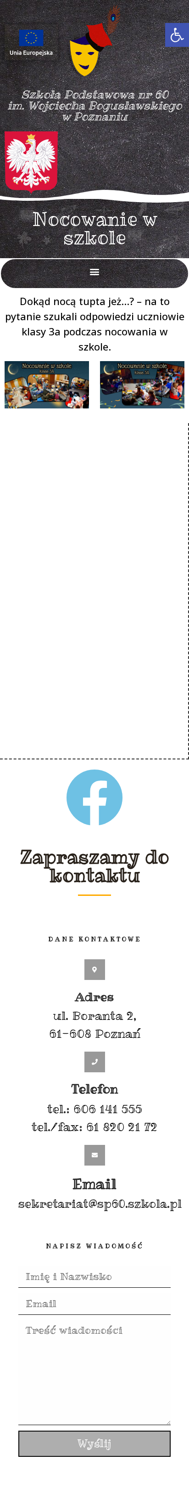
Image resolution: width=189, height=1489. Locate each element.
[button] (177, 35)
